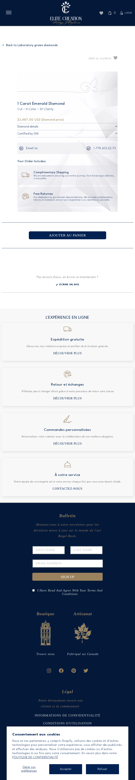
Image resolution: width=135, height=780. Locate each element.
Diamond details (27, 126)
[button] (10, 12)
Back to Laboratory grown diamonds (32, 45)
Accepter (66, 769)
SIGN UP (67, 577)
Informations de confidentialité (68, 715)
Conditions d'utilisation (67, 723)
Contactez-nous (67, 488)
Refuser (102, 769)
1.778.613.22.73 (105, 148)
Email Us (32, 148)
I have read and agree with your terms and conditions (69, 590)
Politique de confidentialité (35, 757)
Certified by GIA (27, 133)
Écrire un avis (71, 285)
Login (128, 13)
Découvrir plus (67, 353)
